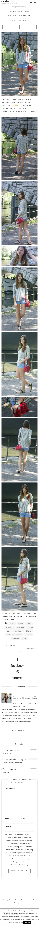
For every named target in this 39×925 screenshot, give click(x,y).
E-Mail (24, 818)
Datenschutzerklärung (14, 922)
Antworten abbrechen (18, 782)
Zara (24, 639)
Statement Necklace (14, 635)
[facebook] (13, 703)
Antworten (33, 749)
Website (8, 826)
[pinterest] (18, 703)
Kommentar (10, 788)
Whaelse (15, 639)
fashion (29, 623)
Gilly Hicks (9, 627)
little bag (20, 627)
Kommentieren (27, 27)
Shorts (28, 631)
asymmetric (31, 648)
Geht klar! (27, 922)
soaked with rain (9, 646)
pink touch (18, 631)
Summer (29, 635)
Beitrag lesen (10, 27)
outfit (9, 631)
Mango (30, 627)
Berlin (20, 623)
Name (7, 818)
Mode (15, 16)
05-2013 (11, 623)
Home (10, 16)
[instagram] (15, 703)
